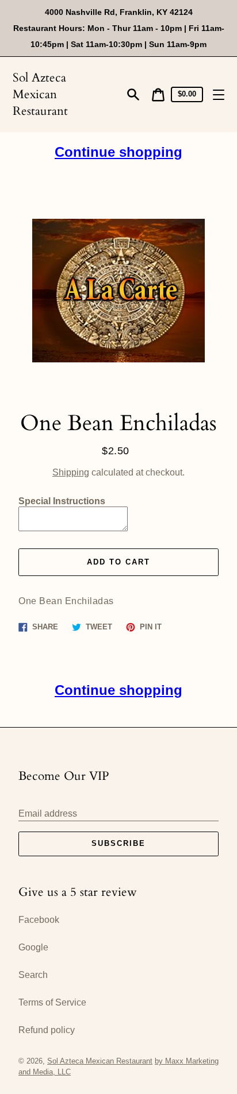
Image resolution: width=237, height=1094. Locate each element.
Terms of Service (52, 1002)
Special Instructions (61, 501)
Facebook (38, 920)
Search (33, 975)
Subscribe (118, 843)
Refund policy (46, 1030)
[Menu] (218, 94)
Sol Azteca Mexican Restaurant (40, 94)
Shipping (70, 472)
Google (33, 947)
